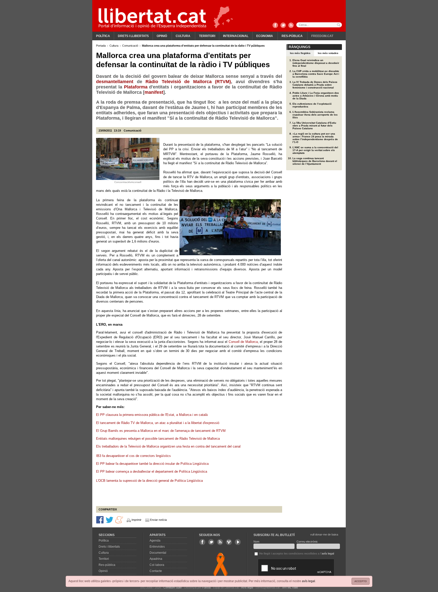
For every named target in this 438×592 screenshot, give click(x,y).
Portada (101, 45)
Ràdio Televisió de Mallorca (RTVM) (188, 81)
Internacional (235, 36)
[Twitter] (283, 25)
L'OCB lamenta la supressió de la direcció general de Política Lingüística (150, 481)
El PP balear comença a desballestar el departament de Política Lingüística (152, 471)
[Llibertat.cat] (152, 18)
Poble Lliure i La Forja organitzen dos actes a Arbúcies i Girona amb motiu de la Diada (316, 95)
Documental (158, 552)
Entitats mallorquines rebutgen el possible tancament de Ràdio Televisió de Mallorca (158, 438)
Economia (264, 36)
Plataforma (136, 86)
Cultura (183, 36)
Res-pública (292, 36)
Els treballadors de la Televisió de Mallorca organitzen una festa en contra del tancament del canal (169, 446)
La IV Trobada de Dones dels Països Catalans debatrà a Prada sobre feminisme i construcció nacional (315, 85)
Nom (256, 541)
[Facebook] (275, 25)
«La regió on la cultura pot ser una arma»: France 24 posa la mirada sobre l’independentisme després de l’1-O (315, 137)
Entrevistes (157, 546)
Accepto (360, 581)
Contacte (156, 571)
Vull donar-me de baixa (324, 534)
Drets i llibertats (133, 36)
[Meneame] (119, 519)
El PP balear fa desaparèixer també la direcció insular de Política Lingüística (152, 464)
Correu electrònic (307, 541)
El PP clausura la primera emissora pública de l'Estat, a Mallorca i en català (152, 415)
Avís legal (247, 587)
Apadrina (156, 559)
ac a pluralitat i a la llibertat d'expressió (190, 423)
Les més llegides (300, 53)
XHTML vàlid (290, 587)
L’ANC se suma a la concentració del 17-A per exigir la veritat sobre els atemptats (315, 150)
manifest (153, 92)
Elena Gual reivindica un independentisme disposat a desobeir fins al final (316, 63)
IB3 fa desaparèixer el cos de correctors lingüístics (134, 456)
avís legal (308, 581)
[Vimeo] (229, 542)
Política (103, 36)
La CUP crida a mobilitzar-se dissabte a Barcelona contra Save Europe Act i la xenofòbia (316, 74)
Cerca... (319, 24)
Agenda (155, 540)
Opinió (162, 36)
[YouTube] (237, 542)
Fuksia (206, 587)
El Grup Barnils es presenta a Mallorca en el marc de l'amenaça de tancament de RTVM (161, 431)
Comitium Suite (172, 587)
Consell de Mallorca (243, 342)
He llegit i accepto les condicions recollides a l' (296, 553)
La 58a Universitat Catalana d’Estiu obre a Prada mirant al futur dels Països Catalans (314, 125)
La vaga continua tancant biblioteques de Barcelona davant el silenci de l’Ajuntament (315, 161)
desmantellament (114, 81)
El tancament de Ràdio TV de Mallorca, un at (129, 423)
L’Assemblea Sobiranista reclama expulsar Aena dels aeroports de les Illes (315, 114)
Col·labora (157, 565)
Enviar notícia (158, 519)
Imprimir (136, 519)
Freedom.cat (322, 36)
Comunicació (130, 45)
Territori (207, 36)
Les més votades (328, 53)
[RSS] (291, 25)
